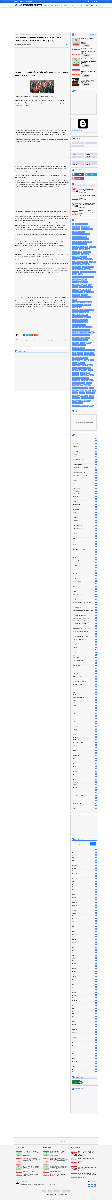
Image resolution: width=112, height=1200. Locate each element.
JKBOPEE (89, 297)
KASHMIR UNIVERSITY (90, 355)
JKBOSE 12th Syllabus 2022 (79, 325)
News (85, 370)
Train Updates (77, 398)
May (84, 857)
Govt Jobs (50, 5)
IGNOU (75, 274)
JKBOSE (65, 5)
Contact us (22, 1)
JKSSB (56, 5)
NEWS (91, 370)
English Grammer (77, 259)
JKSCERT (89, 342)
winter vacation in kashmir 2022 (80, 405)
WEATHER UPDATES (78, 403)
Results (87, 162)
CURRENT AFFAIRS (77, 251)
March (84, 863)
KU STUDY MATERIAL (78, 360)
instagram (78, 178)
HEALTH (83, 272)
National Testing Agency (79, 367)
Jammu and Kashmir (78, 292)
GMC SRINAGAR (77, 267)
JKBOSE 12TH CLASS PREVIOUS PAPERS (82, 317)
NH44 (83, 372)
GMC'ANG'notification (88, 267)
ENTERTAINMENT (88, 259)
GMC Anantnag (77, 264)
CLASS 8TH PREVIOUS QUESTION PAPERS (82, 241)
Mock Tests (81, 362)
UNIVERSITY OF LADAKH (88, 398)
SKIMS (92, 388)
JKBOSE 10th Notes (78, 307)
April (84, 860)
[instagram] (78, 146)
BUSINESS (85, 229)
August (84, 849)
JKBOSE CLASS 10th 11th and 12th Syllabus (83, 327)
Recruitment (76, 383)
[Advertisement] (56, 19)
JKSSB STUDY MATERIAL (78, 162)
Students (83, 393)
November (84, 873)
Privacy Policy (29, 1)
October (84, 876)
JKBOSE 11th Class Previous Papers (81, 312)
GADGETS (93, 261)
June (84, 855)
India (81, 274)
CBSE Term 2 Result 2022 (79, 231)
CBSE (91, 229)
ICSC (94, 272)
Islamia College (77, 282)
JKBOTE (85, 340)
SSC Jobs (86, 5)
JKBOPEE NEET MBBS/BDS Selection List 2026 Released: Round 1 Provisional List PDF (87, 80)
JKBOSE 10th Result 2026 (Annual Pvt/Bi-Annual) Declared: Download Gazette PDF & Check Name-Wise (88, 40)
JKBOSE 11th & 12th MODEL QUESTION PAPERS (84, 309)
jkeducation (76, 342)
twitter (91, 174)
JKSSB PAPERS (82, 345)
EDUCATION (85, 254)
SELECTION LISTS (83, 388)
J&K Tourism (76, 289)
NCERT (88, 367)
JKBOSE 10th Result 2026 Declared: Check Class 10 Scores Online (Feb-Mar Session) (88, 212)
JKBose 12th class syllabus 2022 (80, 319)
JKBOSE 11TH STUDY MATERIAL (80, 314)
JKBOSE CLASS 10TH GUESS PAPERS (81, 330)
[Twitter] (27, 335)
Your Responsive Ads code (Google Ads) (56, 1141)
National (90, 365)
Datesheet (75, 164)
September (84, 878)
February (84, 865)
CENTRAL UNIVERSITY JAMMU (80, 236)
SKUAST (75, 390)
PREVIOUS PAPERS (84, 378)
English (84, 256)
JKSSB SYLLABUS (90, 350)
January (84, 868)
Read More (86, 45)
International (76, 279)
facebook (79, 174)
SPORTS (82, 390)
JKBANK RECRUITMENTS (79, 297)
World (91, 405)
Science (75, 388)
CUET (88, 249)
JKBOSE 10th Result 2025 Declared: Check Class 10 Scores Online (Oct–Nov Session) (88, 197)
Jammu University (89, 292)
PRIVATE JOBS (76, 380)
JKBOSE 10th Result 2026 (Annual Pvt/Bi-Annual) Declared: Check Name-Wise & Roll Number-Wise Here (88, 50)
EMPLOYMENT (77, 256)
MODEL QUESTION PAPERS (79, 365)
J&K (90, 284)
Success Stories (91, 393)
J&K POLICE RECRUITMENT (86, 287)
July (84, 852)
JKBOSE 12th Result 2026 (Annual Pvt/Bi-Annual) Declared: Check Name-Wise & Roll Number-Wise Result (88, 70)
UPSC (75, 400)
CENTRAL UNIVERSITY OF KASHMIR (81, 239)
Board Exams (76, 229)
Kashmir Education (90, 352)
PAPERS (75, 378)
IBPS (89, 272)
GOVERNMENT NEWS (78, 269)
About (49, 1191)
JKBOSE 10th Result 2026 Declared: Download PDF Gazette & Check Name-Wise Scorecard (87, 204)
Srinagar (89, 390)
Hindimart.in (68, 1197)
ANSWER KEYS (86, 226)
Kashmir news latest (78, 355)
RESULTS (71, 5)
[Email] (36, 335)
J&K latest (76, 287)
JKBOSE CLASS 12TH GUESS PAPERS (81, 335)
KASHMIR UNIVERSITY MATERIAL (80, 357)
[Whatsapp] (30, 335)
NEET (75, 370)
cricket (82, 249)
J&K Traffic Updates (86, 289)
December (84, 870)
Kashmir (80, 352)
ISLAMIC (85, 282)
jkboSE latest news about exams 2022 (82, 337)
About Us (16, 1)
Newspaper (76, 372)
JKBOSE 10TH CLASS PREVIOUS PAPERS (82, 304)
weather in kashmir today (84, 400)
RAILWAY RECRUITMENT (88, 380)
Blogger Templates (51, 1197)
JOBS (75, 352)
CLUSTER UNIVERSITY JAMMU (80, 244)
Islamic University (77, 284)
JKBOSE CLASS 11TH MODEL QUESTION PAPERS (84, 332)
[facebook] (78, 143)
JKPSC (60, 5)
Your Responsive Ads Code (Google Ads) (84, 422)
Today (92, 395)
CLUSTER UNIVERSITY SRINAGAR (80, 246)
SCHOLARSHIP (78, 5)
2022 (78, 224)
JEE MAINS (85, 294)
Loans (75, 362)
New (80, 370)
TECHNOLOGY (84, 395)
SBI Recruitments (77, 385)
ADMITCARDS (77, 226)
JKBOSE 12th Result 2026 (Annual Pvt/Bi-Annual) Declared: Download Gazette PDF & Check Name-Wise (88, 60)
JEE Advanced (76, 294)
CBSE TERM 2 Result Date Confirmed (81, 234)
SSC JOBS (76, 393)
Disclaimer (88, 154)
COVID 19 (76, 249)
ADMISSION (84, 224)
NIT (88, 372)
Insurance (91, 277)
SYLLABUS (76, 395)
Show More (93, 34)
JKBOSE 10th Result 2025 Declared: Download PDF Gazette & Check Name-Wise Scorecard (87, 189)
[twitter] (91, 143)
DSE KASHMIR (77, 254)
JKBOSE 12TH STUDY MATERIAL (80, 322)
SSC (94, 390)
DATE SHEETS (88, 251)
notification (76, 375)
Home (45, 5)
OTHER (91, 375)
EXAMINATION (77, 261)
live (92, 360)
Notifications (84, 375)
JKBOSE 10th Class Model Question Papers (83, 302)
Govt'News (76, 272)
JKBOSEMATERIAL (77, 340)
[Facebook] (24, 335)
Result (83, 383)
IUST (85, 284)
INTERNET (84, 279)
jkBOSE (75, 299)
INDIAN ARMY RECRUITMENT (80, 277)
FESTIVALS (85, 261)
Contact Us (88, 156)
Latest (87, 360)
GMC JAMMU (86, 264)
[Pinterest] (33, 335)
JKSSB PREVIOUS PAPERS (79, 347)
